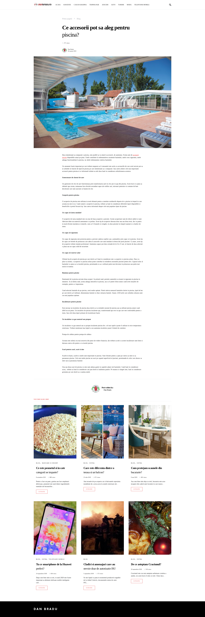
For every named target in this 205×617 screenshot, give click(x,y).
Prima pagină (67, 19)
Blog (78, 19)
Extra (92, 463)
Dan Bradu (71, 49)
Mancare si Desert (50, 463)
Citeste (42, 491)
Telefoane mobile (57, 559)
